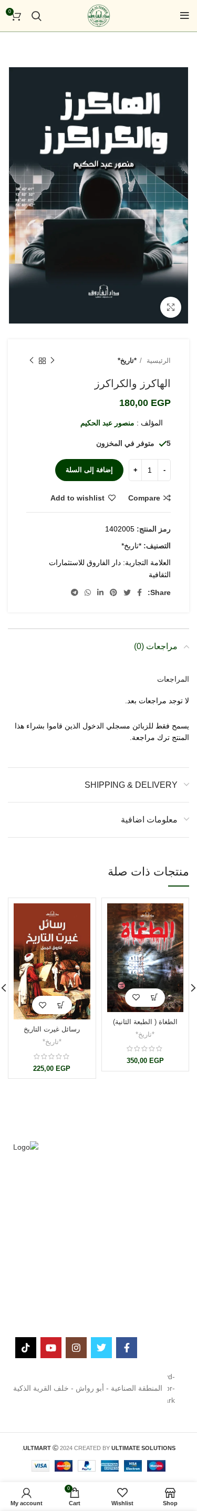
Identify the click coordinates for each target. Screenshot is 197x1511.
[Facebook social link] (139, 592)
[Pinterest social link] (113, 592)
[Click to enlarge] (170, 307)
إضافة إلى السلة (89, 470)
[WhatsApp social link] (87, 592)
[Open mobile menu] (184, 15)
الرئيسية (157, 360)
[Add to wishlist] (136, 997)
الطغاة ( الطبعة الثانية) (145, 1022)
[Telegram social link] (74, 592)
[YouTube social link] (50, 1347)
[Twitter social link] (127, 592)
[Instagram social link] (76, 1347)
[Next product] (31, 361)
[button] (154, 997)
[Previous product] (52, 361)
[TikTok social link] (25, 1347)
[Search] (36, 15)
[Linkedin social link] (100, 592)
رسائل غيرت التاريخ (52, 1029)
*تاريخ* (127, 360)
